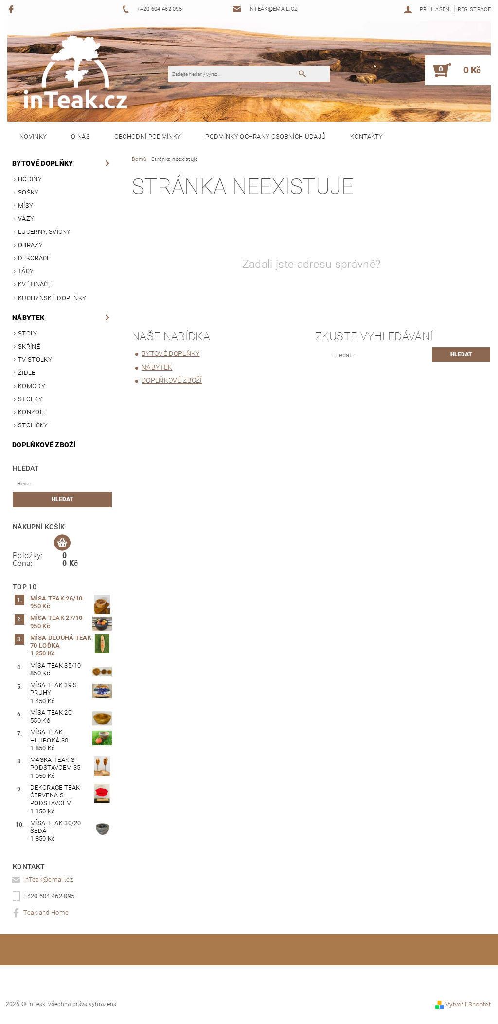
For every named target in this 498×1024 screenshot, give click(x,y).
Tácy (26, 271)
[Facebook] (12, 9)
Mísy (25, 205)
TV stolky (35, 359)
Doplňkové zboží (44, 445)
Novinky (33, 136)
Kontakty (366, 136)
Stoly (27, 333)
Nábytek (28, 317)
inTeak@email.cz (48, 879)
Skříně (29, 346)
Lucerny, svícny (44, 231)
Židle (27, 372)
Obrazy (30, 244)
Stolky (30, 399)
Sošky (28, 192)
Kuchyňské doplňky (52, 297)
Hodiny (30, 179)
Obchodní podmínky (147, 136)
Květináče (35, 284)
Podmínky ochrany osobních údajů (265, 136)
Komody (31, 385)
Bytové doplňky (42, 163)
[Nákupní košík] (62, 543)
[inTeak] (75, 64)
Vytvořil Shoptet (468, 1004)
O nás (80, 136)
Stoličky (33, 425)
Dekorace (34, 258)
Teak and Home (46, 912)
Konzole (32, 412)
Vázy (26, 218)
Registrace (474, 9)
